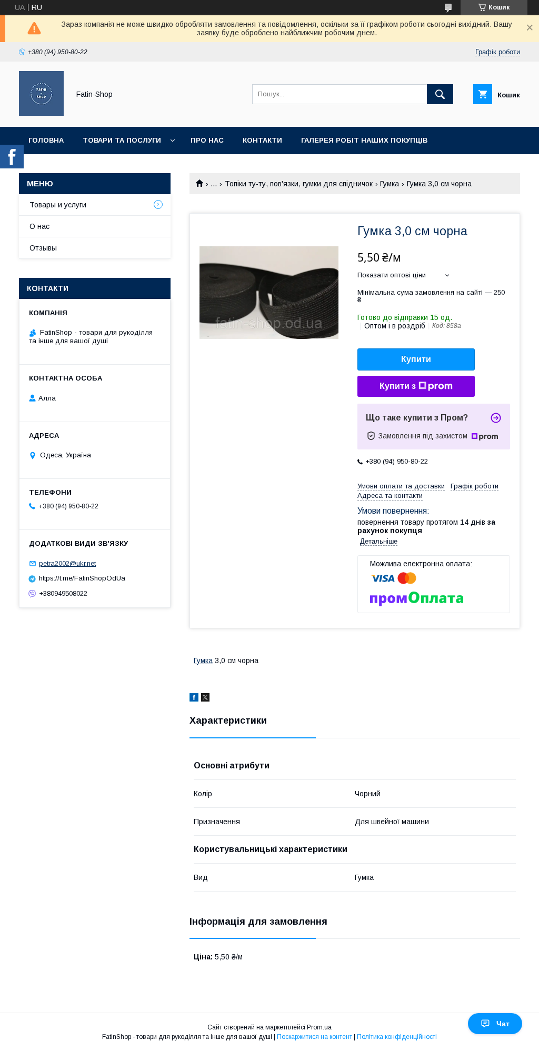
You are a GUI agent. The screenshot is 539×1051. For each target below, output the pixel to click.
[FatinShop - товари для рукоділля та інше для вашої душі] (41, 113)
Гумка (389, 183)
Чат (503, 1023)
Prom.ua (319, 1027)
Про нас (207, 140)
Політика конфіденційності (397, 1036)
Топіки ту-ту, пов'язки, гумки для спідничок (299, 183)
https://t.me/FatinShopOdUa (82, 578)
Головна (46, 140)
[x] (205, 699)
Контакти (262, 140)
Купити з (398, 386)
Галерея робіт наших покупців (364, 140)
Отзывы (43, 248)
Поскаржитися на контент (314, 1036)
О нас (39, 226)
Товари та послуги (122, 140)
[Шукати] (440, 94)
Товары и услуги (57, 205)
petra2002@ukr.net (67, 563)
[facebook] (193, 699)
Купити (416, 359)
